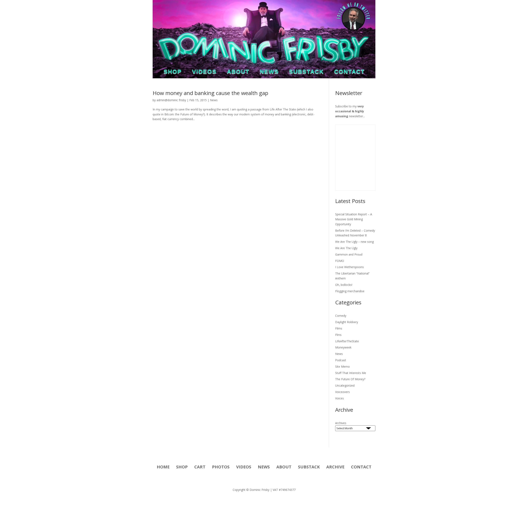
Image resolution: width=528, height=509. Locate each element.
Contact (349, 72)
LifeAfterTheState (347, 341)
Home (163, 468)
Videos (204, 72)
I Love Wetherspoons (349, 267)
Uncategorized (345, 385)
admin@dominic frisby (171, 100)
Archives (340, 423)
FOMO (339, 261)
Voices (339, 398)
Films (338, 328)
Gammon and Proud (348, 254)
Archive (335, 468)
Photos (221, 468)
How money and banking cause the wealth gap (210, 93)
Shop (173, 72)
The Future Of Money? (350, 379)
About (238, 72)
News (269, 72)
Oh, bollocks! (343, 285)
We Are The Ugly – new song (354, 242)
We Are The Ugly (346, 248)
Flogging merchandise (349, 291)
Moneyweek (343, 347)
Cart (199, 468)
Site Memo (342, 366)
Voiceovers (342, 392)
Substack (306, 72)
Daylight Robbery (346, 322)
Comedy (340, 316)
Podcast (340, 360)
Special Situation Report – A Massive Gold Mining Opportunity (353, 219)
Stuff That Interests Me (350, 373)
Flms (338, 335)
